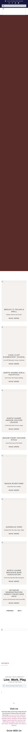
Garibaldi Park (14, 527)
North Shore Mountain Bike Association (14, 572)
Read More (14, 318)
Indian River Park (14, 483)
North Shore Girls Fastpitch (14, 374)
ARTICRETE (5, 663)
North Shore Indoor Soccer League (14, 420)
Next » (20, 610)
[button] (14, 14)
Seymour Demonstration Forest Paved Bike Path (14, 593)
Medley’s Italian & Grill (14, 310)
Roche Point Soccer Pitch (14, 439)
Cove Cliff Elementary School (14, 356)
